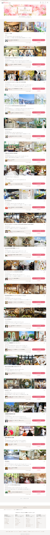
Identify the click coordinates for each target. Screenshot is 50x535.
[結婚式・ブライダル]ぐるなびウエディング (8, 509)
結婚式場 (15, 509)
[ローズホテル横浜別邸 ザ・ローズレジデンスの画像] (25, 336)
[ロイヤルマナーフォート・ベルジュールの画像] (25, 170)
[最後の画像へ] (45, 27)
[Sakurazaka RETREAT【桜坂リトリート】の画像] (25, 242)
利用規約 (9, 531)
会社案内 (7, 531)
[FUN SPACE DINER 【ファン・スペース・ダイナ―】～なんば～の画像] (25, 289)
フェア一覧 (39, 64)
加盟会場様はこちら (25, 531)
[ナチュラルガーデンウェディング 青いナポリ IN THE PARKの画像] (25, 76)
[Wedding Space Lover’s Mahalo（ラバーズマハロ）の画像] (25, 51)
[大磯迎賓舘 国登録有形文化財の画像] (25, 407)
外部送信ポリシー (21, 531)
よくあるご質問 (42, 531)
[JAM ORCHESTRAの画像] (25, 194)
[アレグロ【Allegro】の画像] (25, 313)
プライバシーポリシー (16, 531)
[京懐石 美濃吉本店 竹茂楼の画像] (25, 431)
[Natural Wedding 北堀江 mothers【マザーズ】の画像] (25, 360)
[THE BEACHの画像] (25, 455)
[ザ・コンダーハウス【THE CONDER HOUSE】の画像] (25, 478)
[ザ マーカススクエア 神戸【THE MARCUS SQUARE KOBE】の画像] (25, 99)
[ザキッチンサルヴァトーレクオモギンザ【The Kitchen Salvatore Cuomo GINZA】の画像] (25, 218)
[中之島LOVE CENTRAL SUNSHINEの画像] (25, 147)
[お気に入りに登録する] (44, 34)
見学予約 (39, 42)
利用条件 (12, 531)
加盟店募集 (29, 531)
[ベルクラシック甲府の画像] (25, 27)
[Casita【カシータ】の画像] (25, 384)
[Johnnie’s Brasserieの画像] (25, 123)
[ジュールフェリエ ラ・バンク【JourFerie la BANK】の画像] (25, 265)
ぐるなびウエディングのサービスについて (35, 531)
